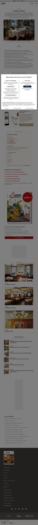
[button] (27, 86)
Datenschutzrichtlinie (17, 108)
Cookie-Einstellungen (29, 108)
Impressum (7, 108)
